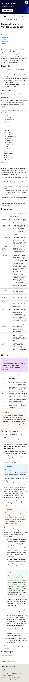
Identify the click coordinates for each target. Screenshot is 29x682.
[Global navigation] (1, 16)
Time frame (5, 39)
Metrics (4, 43)
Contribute (4, 675)
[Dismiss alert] (26, 2)
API (22, 590)
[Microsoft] (14, 16)
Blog (21, 673)
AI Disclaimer (4, 673)
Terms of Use (20, 677)
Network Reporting (6, 655)
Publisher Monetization (11, 19)
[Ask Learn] (24, 19)
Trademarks (4, 680)
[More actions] (26, 19)
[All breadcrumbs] (2, 19)
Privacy (10, 675)
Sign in (26, 16)
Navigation (5, 37)
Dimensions (5, 41)
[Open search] (22, 16)
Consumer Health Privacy (7, 677)
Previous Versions (14, 673)
